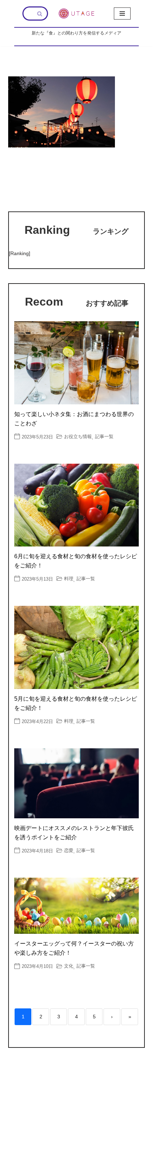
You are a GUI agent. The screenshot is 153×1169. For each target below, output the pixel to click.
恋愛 (68, 850)
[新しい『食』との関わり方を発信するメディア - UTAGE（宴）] (76, 13)
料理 (68, 578)
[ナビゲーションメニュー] (122, 13)
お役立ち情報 (78, 436)
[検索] (40, 13)
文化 (68, 966)
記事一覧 (104, 436)
